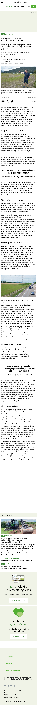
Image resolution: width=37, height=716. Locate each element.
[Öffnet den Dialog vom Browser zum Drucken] (12, 101)
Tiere (22, 6)
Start (2, 6)
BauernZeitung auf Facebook (5, 686)
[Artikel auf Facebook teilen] (3, 101)
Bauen (24, 59)
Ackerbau (10, 59)
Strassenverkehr (6, 61)
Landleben (17, 6)
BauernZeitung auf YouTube (11, 686)
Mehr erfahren (18, 637)
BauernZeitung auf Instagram (8, 686)
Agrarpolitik (9, 6)
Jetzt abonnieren (18, 600)
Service (9, 663)
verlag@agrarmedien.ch (11, 697)
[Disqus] (18, 490)
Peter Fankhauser (9, 57)
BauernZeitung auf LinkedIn (14, 686)
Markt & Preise (29, 6)
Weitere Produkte (13, 670)
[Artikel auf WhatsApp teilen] (7, 101)
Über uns (9, 656)
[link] (18, 540)
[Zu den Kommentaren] (34, 101)
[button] (2, 2)
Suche (35, 2)
